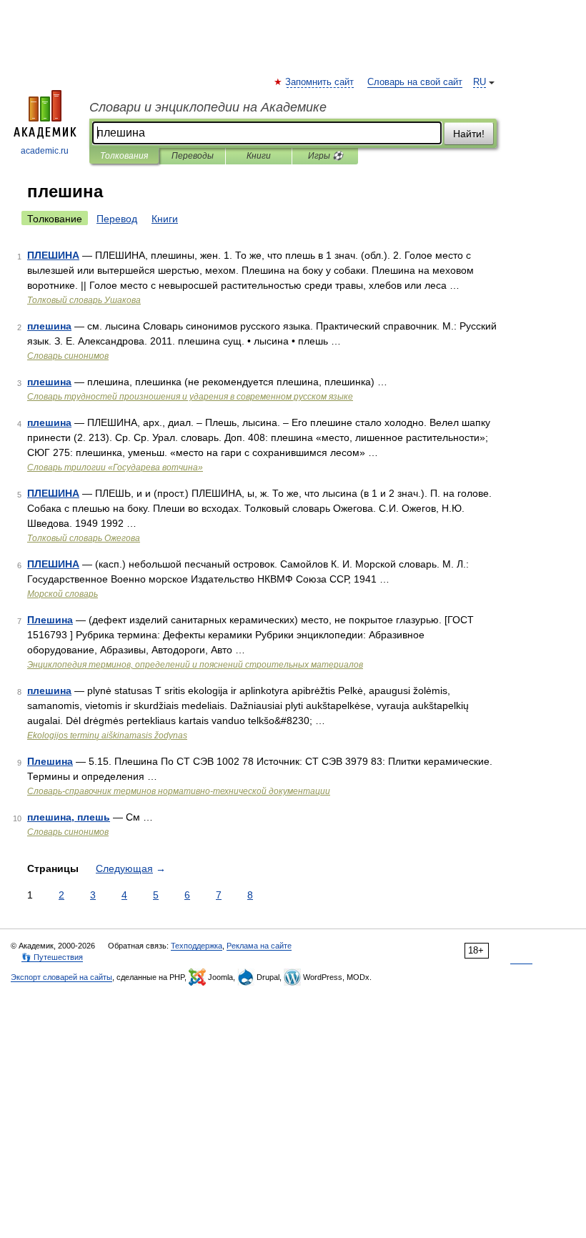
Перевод (116, 218)
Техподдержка (196, 945)
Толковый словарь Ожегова (83, 538)
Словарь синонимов (68, 356)
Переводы (193, 156)
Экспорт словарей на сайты (61, 977)
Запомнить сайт (320, 82)
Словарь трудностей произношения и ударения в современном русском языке (190, 397)
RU (479, 82)
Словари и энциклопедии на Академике (208, 107)
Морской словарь (62, 594)
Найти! (469, 133)
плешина (49, 326)
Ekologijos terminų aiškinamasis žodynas (107, 736)
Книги (259, 156)
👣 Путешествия (52, 957)
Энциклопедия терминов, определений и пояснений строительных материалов (195, 665)
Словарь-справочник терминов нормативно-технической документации (178, 791)
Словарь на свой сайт (414, 82)
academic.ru (45, 151)
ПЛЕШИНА (53, 255)
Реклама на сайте (259, 945)
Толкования (124, 156)
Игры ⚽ (325, 156)
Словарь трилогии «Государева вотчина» (115, 467)
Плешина (50, 619)
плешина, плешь (68, 817)
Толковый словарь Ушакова (84, 300)
